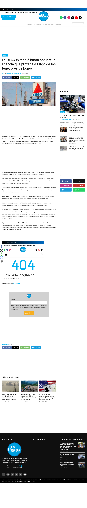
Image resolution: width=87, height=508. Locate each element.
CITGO (11, 344)
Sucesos (62, 112)
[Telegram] (12, 474)
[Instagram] (68, 17)
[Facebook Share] (1, 246)
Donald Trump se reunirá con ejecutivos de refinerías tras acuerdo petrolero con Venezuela (9, 396)
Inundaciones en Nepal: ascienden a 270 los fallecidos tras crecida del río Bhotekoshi (29, 396)
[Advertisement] (43, 40)
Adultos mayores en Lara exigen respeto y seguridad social (67, 456)
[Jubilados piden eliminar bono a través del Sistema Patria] (81, 465)
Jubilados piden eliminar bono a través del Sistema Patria (67, 464)
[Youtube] (76, 17)
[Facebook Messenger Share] (1, 257)
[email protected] (17, 466)
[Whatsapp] (61, 17)
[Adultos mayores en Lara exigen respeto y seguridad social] (81, 456)
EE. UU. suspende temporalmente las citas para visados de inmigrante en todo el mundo (47, 396)
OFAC (15, 344)
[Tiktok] (80, 17)
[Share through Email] (1, 261)
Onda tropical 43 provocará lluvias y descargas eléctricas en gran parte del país (77, 148)
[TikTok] (16, 474)
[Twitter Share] (1, 250)
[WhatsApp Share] (1, 254)
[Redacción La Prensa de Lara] (3, 73)
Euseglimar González (66, 119)
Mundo (5, 55)
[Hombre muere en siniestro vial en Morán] (72, 104)
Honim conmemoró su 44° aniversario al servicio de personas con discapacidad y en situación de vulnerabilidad (68, 446)
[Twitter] (72, 17)
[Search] (83, 24)
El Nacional (16, 283)
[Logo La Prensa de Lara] (43, 16)
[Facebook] (64, 17)
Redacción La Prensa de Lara (13, 73)
